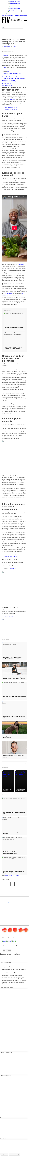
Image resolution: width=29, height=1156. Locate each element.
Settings (9, 950)
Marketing (9, 941)
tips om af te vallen (14, 564)
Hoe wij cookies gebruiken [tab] (6, 962)
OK (4, 950)
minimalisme (12, 99)
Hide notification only (14, 1154)
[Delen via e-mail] (25, 884)
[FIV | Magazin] (12, 20)
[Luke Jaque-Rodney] (12, 32)
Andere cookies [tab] (3, 1117)
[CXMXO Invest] (15, 941)
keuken (5, 67)
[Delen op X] (8, 884)
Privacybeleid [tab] (3, 1138)
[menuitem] (21, 20)
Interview (4, 46)
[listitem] (4, 931)
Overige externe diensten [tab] (5, 1075)
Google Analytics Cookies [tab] (6, 1052)
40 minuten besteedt (7, 293)
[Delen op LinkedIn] (21, 884)
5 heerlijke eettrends (8, 616)
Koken (14, 875)
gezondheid (14, 436)
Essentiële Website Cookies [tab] (6, 987)
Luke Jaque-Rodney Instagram (10, 107)
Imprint (10, 937)
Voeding (8, 46)
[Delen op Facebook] (4, 884)
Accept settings (4, 1154)
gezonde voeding (8, 875)
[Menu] (25, 20)
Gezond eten (5, 55)
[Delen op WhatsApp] (13, 884)
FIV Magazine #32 (12, 568)
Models (4, 941)
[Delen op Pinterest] (17, 884)
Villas (14, 941)
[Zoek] (21, 20)
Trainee (14, 46)
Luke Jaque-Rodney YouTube (10, 109)
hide (8, 71)
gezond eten (21, 264)
